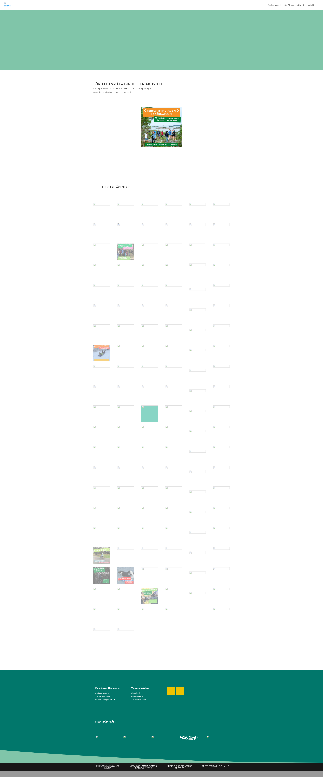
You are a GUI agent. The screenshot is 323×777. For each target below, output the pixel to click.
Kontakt (310, 5)
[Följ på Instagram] (180, 691)
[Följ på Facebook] (171, 691)
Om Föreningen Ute (292, 5)
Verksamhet (273, 5)
